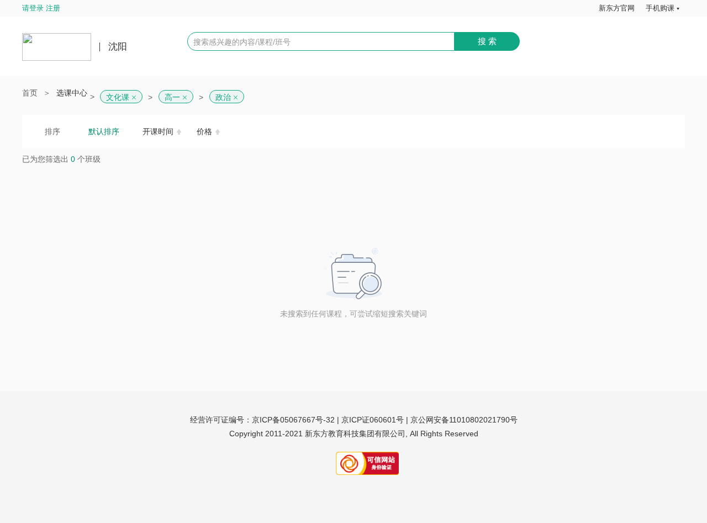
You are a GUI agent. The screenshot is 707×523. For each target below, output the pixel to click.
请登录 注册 (41, 8)
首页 (30, 92)
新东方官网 (617, 8)
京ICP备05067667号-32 (293, 419)
